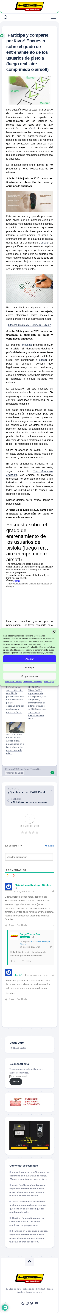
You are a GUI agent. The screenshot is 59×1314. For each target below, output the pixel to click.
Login (51, 845)
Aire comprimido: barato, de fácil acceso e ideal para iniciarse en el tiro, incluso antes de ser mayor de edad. (15, 744)
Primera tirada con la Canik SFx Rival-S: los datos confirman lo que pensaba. (26, 1221)
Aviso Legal (49, 682)
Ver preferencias (29, 676)
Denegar (29, 667)
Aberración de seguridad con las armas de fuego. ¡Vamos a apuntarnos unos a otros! (29, 1175)
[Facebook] (23, 1303)
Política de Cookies (13, 682)
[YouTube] (36, 1303)
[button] (54, 632)
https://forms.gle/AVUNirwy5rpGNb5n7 (29, 325)
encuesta (27, 344)
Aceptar (29, 658)
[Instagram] (27, 1303)
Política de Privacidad (32, 682)
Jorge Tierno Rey (33, 769)
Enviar (16, 1081)
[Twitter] (31, 1303)
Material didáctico (14, 773)
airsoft (44, 242)
